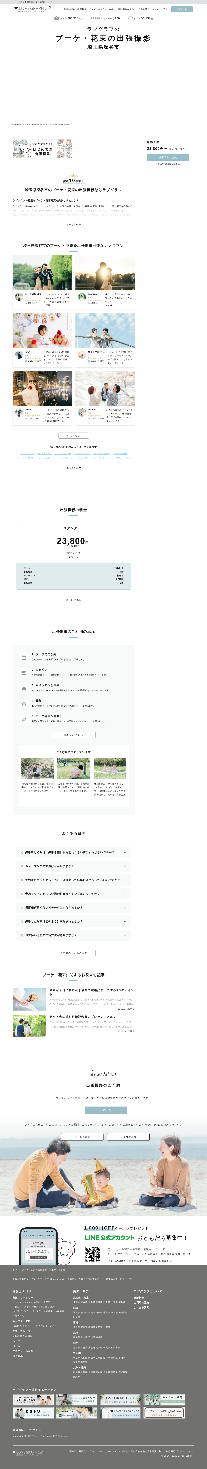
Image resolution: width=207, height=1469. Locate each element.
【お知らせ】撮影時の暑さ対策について (33, 2)
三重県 (106, 1327)
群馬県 (91, 1312)
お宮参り (38, 1302)
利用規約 (83, 1451)
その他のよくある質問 (73, 953)
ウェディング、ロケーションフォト (38, 1325)
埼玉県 (99, 1312)
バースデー (37, 1311)
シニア (16, 1341)
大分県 (106, 1372)
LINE (54, 1436)
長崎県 (91, 1372)
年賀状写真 (18, 1315)
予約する (182, 9)
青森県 (84, 1302)
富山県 (84, 1337)
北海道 (76, 1302)
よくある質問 (143, 9)
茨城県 (76, 1312)
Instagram (18, 1436)
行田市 (119, 458)
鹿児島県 (123, 1372)
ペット (16, 1346)
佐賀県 (84, 1372)
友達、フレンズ (22, 1331)
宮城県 (99, 1302)
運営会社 (73, 1451)
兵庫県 (99, 1347)
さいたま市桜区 (120, 453)
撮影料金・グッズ (86, 9)
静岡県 (91, 1327)
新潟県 (76, 1337)
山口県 (106, 1357)
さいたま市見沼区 (82, 453)
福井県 (99, 1337)
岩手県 (91, 1302)
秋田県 (106, 1302)
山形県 (114, 1302)
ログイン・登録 (160, 9)
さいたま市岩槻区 (78, 458)
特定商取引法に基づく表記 (156, 1451)
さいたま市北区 (44, 453)
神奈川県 (123, 1312)
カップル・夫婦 (22, 1321)
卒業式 (16, 1336)
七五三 (47, 1302)
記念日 (16, 1325)
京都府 (84, 1347)
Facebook (45, 1436)
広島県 (99, 1357)
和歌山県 (115, 1347)
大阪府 (91, 1347)
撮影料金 (139, 1297)
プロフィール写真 (23, 1351)
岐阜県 (84, 1327)
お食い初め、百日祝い (43, 1307)
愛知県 (99, 1327)
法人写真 (18, 1356)
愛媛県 (76, 1362)
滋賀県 (76, 1347)
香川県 (122, 1357)
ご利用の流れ (68, 9)
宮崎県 (114, 1372)
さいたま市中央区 (101, 453)
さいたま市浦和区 (24, 458)
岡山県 (91, 1357)
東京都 (114, 1312)
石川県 (91, 1337)
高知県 (84, 1362)
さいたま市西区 (27, 453)
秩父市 (128, 458)
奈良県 (106, 1347)
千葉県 (106, 1312)
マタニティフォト (22, 1307)
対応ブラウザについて (182, 1451)
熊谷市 (101, 458)
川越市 (93, 458)
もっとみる (72, 468)
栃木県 (84, 1312)
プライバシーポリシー (99, 1451)
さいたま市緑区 (60, 458)
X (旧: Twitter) (32, 1436)
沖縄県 (76, 1376)
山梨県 (76, 1317)
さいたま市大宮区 (62, 453)
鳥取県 (76, 1357)
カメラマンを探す (107, 9)
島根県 (84, 1357)
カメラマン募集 (120, 1451)
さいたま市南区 (43, 458)
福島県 (122, 1302)
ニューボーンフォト (23, 1302)
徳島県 (114, 1357)
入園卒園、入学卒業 (54, 1311)
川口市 (110, 458)
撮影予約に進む (168, 157)
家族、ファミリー (23, 1297)
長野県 (76, 1327)
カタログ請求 (128, 1137)
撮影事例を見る (126, 9)
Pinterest (63, 1436)
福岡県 (76, 1372)
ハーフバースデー (22, 1311)
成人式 (23, 1336)
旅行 (30, 1336)
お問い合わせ (135, 1451)
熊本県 (99, 1372)
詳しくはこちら (73, 600)
